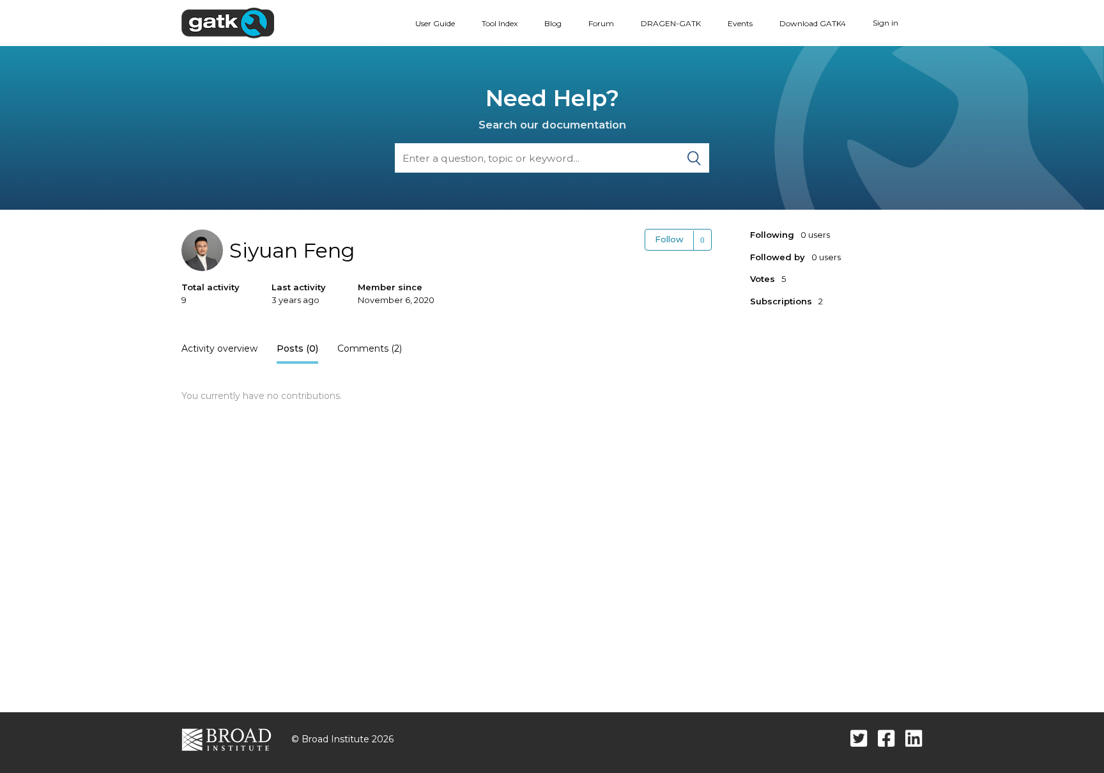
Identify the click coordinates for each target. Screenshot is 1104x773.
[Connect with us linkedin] (914, 738)
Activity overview (219, 348)
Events (740, 23)
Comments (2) (369, 348)
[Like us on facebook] (886, 738)
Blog (553, 23)
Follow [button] (669, 239)
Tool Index (500, 23)
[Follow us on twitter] (859, 738)
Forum (601, 23)
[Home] (227, 22)
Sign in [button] (885, 22)
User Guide (435, 23)
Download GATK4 (812, 23)
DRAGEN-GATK (671, 23)
